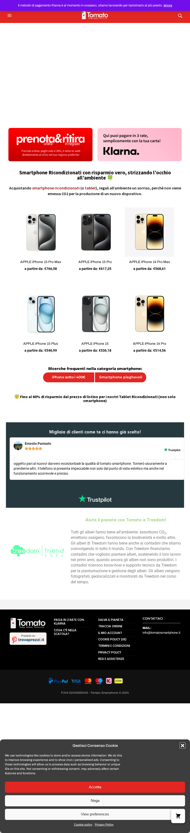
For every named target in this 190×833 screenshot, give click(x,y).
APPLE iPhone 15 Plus (36, 351)
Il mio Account (110, 635)
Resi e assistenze (111, 661)
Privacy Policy (104, 824)
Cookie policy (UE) (112, 642)
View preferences (95, 814)
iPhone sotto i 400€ (67, 385)
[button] (182, 745)
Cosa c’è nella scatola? (65, 634)
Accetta (95, 787)
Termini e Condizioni (114, 648)
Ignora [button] (168, 5)
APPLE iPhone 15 (95, 351)
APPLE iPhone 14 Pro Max (153, 266)
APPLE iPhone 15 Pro (95, 266)
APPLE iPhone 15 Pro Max (36, 266)
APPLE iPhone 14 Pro (153, 351)
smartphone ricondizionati (56, 187)
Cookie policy (83, 824)
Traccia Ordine (110, 628)
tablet (90, 187)
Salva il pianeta (110, 622)
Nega (95, 800)
